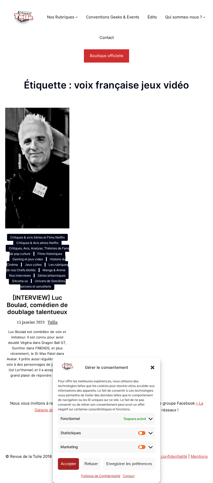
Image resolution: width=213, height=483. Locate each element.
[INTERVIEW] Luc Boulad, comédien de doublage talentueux (37, 305)
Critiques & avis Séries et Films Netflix (37, 237)
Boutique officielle (106, 55)
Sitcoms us (20, 281)
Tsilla (53, 322)
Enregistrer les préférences (129, 463)
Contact (129, 476)
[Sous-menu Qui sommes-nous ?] (204, 17)
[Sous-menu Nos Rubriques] (76, 17)
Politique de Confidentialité (100, 476)
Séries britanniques (51, 275)
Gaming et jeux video (27, 259)
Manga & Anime (54, 270)
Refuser (91, 463)
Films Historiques (49, 254)
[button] (152, 367)
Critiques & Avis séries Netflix (37, 243)
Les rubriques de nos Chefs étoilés (37, 267)
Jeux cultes (33, 265)
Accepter (68, 463)
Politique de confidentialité (162, 456)
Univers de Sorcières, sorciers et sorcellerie (43, 283)
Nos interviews (20, 275)
